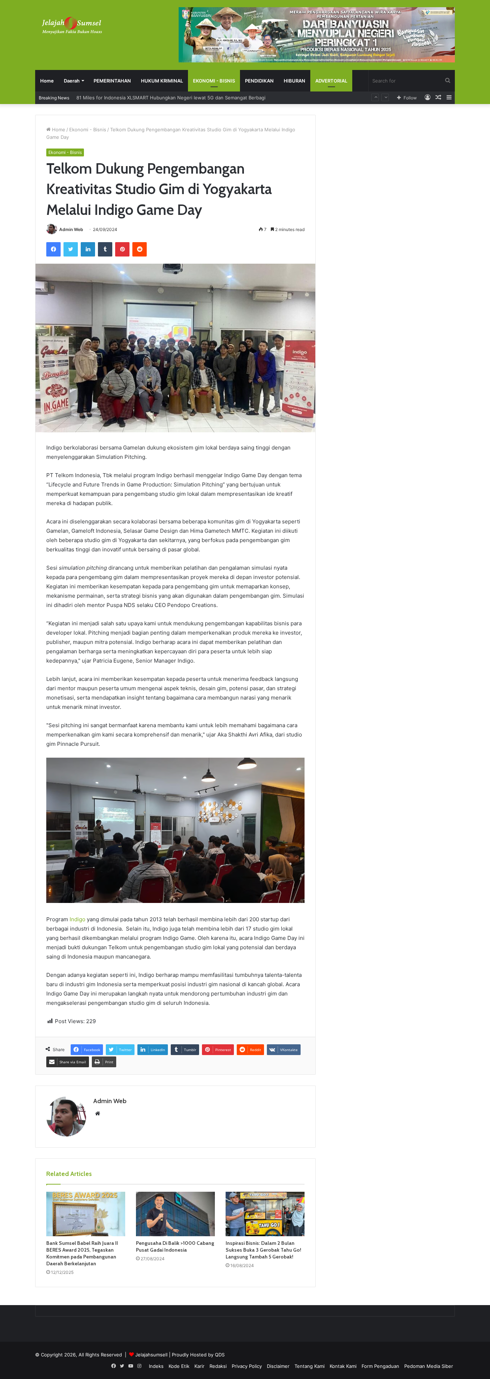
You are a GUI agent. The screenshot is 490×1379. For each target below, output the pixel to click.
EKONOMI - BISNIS (214, 81)
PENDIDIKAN (259, 81)
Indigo (77, 919)
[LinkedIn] (88, 249)
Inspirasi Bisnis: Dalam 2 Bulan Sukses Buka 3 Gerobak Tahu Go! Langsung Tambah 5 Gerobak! (263, 1250)
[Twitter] (70, 249)
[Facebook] (53, 249)
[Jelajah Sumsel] (71, 25)
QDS (220, 1354)
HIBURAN (294, 81)
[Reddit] (139, 249)
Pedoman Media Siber (428, 1366)
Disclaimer (278, 1366)
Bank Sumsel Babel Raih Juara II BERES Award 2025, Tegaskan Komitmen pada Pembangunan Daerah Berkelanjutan (82, 1253)
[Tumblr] (105, 249)
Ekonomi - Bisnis (87, 129)
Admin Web (71, 229)
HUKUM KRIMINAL (162, 81)
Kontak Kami (343, 1366)
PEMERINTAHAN (112, 81)
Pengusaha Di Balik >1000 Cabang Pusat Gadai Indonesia (175, 1246)
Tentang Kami (310, 1366)
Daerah (72, 81)
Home (47, 81)
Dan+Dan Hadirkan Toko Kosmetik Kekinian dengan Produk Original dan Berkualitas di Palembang (184, 97)
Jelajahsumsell (151, 1354)
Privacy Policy (247, 1366)
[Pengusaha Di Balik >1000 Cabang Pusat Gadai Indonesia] (175, 1214)
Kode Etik (179, 1366)
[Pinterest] (122, 249)
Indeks (156, 1366)
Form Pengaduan (380, 1366)
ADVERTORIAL (331, 81)
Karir (199, 1366)
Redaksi (218, 1366)
